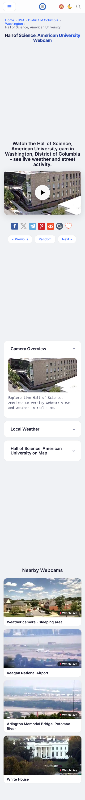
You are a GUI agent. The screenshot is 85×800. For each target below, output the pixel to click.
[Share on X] (23, 226)
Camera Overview (28, 348)
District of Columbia (43, 20)
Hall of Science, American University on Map (36, 450)
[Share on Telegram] (32, 226)
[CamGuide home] (42, 6)
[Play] (42, 192)
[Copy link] (59, 226)
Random (45, 239)
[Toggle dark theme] (70, 6)
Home (9, 20)
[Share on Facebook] (14, 226)
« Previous (20, 239)
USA (21, 20)
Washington (14, 24)
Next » (67, 239)
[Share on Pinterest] (41, 226)
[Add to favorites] (68, 226)
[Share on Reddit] (50, 226)
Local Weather (25, 429)
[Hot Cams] (61, 6)
